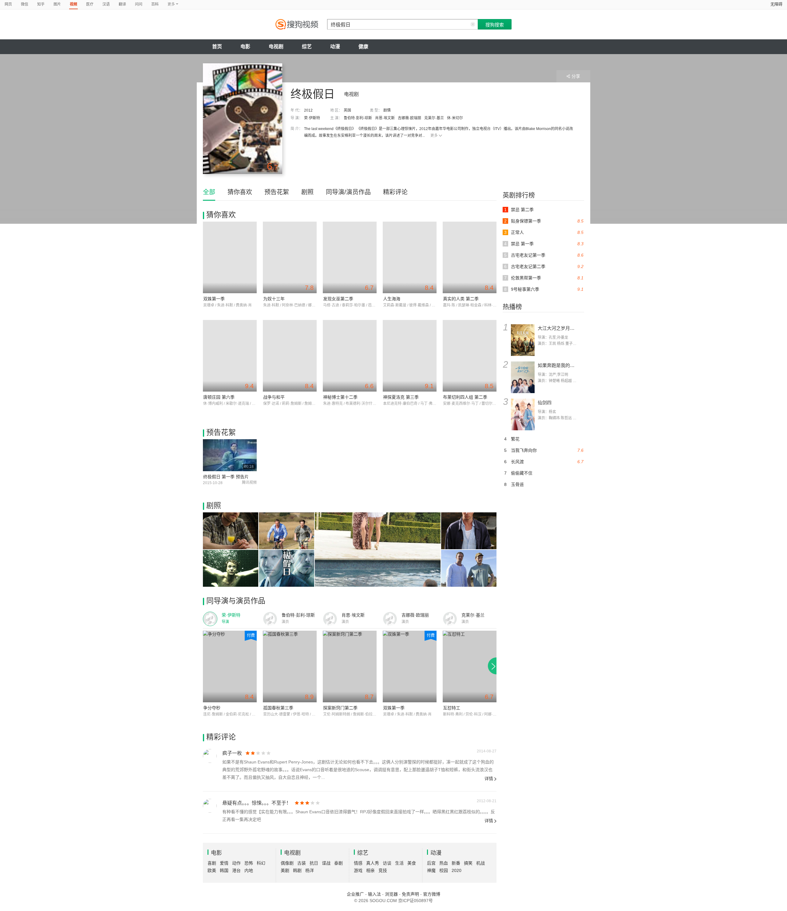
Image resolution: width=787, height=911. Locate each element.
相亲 (370, 870)
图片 (57, 4)
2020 (456, 870)
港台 (236, 870)
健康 (363, 46)
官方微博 (431, 894)
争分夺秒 (211, 707)
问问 (138, 4)
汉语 (106, 4)
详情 (488, 778)
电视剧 (276, 46)
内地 (248, 870)
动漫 (335, 46)
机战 (480, 863)
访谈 (387, 863)
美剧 (285, 870)
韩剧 (297, 870)
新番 (456, 863)
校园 (443, 870)
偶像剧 (287, 863)
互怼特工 (451, 707)
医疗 (89, 4)
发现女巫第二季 (338, 298)
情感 (358, 863)
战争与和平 (274, 397)
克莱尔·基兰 (434, 118)
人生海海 (391, 298)
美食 (411, 863)
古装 (301, 863)
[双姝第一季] (230, 257)
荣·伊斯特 (312, 118)
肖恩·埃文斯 (385, 118)
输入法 (374, 894)
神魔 (431, 870)
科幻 (261, 863)
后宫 (431, 863)
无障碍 (776, 4)
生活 (399, 863)
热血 (443, 863)
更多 (434, 135)
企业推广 (355, 894)
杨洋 (309, 870)
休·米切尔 (455, 118)
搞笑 (468, 863)
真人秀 (372, 863)
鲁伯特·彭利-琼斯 (358, 118)
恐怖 (248, 863)
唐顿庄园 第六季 (219, 397)
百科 (155, 4)
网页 (8, 4)
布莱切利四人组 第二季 (465, 397)
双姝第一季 (214, 298)
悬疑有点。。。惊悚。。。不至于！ (256, 803)
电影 (245, 46)
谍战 (326, 863)
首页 (217, 46)
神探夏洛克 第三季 (401, 397)
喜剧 (212, 863)
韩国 (224, 870)
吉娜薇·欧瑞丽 (409, 118)
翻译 (122, 4)
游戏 (358, 870)
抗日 (314, 863)
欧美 (212, 870)
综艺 (307, 46)
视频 (73, 4)
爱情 (224, 863)
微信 (24, 4)
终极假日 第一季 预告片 (226, 476)
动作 (236, 863)
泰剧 (338, 863)
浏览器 (391, 894)
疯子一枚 (232, 753)
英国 (347, 110)
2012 (308, 110)
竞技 (382, 870)
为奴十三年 (274, 298)
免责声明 (410, 894)
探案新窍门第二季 (340, 707)
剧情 (387, 110)
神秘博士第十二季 (340, 397)
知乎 (41, 4)
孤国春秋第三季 (278, 707)
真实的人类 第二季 (461, 298)
